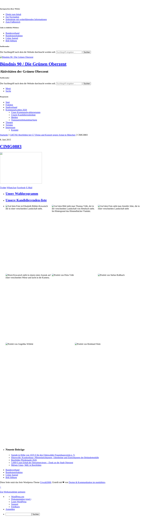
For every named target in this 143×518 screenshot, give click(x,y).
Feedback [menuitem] (15, 507)
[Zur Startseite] (16, 57)
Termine (9, 125)
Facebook (21, 187)
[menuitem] (74, 514)
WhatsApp (11, 187)
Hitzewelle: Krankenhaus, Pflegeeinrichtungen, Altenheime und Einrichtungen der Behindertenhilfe (55, 457)
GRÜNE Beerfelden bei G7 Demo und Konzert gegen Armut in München (42, 135)
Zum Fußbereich (13, 22)
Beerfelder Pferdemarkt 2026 (24, 460)
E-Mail (29, 187)
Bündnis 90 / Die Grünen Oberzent (33, 63)
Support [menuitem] (14, 504)
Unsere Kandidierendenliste (23, 115)
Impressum (10, 127)
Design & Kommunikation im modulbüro (87, 482)
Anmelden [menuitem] (10, 509)
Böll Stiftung (11, 41)
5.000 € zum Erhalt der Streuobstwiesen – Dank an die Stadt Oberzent (42, 462)
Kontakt (14, 130)
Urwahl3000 (45, 482)
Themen (9, 122)
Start (8, 102)
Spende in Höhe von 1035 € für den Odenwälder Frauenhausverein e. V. (43, 455)
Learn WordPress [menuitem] (18, 501)
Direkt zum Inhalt (13, 14)
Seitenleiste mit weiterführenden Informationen (26, 19)
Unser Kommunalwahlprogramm (25, 112)
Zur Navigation (12, 17)
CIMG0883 (11, 146)
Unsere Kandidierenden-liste (26, 200)
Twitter (3, 187)
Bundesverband (12, 33)
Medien (14, 117)
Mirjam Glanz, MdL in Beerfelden (26, 465)
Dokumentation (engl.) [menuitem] (21, 499)
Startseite (4, 135)
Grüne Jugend (12, 38)
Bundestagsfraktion (14, 35)
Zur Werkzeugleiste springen (12, 492)
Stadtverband (11, 107)
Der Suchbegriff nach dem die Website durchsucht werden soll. (28, 52)
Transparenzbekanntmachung (24, 120)
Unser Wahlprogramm (22, 193)
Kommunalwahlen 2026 (16, 110)
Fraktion (9, 105)
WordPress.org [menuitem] (17, 496)
